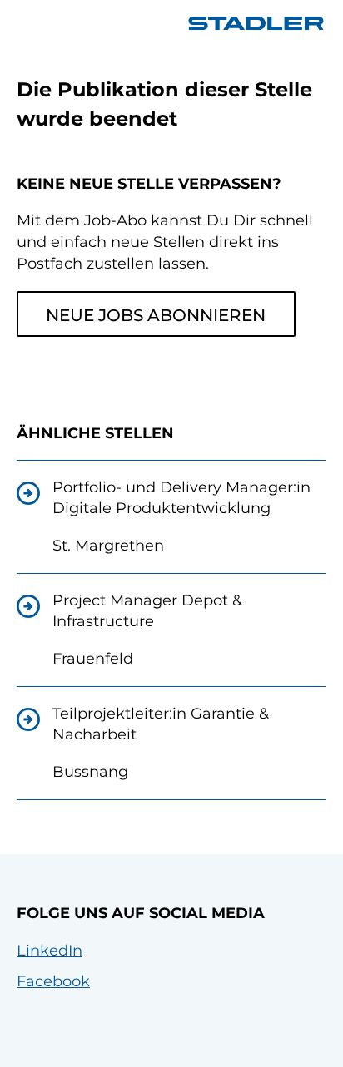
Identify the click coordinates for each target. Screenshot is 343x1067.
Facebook (53, 981)
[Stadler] (256, 23)
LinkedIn (49, 950)
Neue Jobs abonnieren (156, 315)
